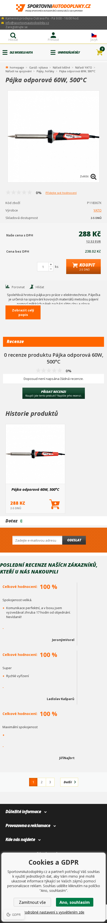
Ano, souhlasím (74, 902)
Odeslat (74, 540)
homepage (17, 67)
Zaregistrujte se (16, 27)
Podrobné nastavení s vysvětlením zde (53, 912)
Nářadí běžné (61, 67)
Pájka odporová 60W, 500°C (35, 489)
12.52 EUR (93, 241)
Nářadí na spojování (18, 71)
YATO (98, 210)
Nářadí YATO (83, 67)
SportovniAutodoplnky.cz (53, 8)
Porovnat (18, 287)
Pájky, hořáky (45, 71)
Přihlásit (53, 40)
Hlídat (40, 287)
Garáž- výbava (38, 67)
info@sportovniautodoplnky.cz (27, 23)
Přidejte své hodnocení (61, 193)
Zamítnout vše (32, 902)
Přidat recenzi (53, 393)
